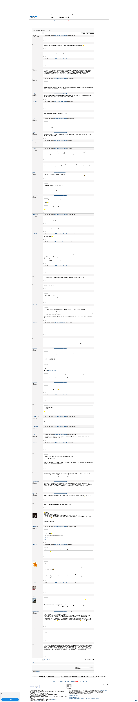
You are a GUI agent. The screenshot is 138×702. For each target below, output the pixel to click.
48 (49, 33)
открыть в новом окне (77, 668)
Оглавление (56, 20)
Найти (61, 20)
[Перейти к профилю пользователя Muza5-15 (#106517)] (34, 589)
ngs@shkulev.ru (42, 698)
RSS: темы (53, 681)
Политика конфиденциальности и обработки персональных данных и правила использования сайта (84, 698)
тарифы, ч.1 (46, 537)
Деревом (92, 33)
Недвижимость (54, 14)
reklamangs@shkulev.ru (103, 690)
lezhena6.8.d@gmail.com (52, 370)
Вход (83, 20)
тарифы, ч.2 (46, 539)
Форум (52, 17)
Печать (84, 33)
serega (39, 671)
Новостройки (42, 662)
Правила (76, 681)
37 (44, 33)
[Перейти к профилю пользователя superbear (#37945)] (34, 603)
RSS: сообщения (60, 681)
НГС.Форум (34, 662)
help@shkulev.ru (37, 700)
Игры (73, 14)
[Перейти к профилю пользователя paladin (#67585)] (35, 518)
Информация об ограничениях (73, 695)
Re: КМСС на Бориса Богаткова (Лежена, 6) (60, 35)
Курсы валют (61, 17)
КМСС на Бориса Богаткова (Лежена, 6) (59, 241)
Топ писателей (67, 681)
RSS (87, 33)
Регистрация (65, 20)
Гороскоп (67, 14)
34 (39, 33)
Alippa (37, 671)
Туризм (60, 14)
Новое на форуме (71, 20)
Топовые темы (78, 20)
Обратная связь (84, 681)
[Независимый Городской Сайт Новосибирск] (34, 17)
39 (47, 33)
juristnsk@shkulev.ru (54, 699)
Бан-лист (72, 681)
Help (80, 681)
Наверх (136, 700)
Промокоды (67, 17)
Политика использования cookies (74, 697)
